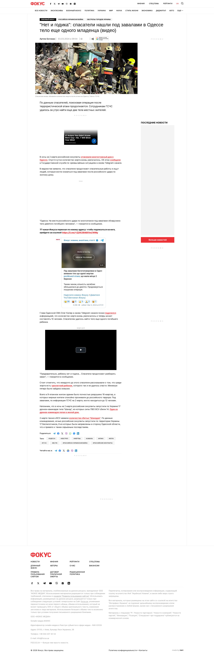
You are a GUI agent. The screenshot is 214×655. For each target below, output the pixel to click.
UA (177, 3)
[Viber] (67, 3)
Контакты (143, 650)
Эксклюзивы (57, 10)
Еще (179, 10)
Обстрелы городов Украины (99, 19)
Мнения (141, 3)
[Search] (182, 3)
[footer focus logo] (41, 555)
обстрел (65, 438)
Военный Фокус (73, 10)
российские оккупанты (103, 443)
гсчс (45, 443)
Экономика (147, 10)
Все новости (41, 10)
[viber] (56, 583)
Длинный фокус (35, 566)
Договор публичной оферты (56, 574)
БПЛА (112, 438)
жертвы (77, 438)
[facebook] (32, 583)
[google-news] (62, 583)
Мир (111, 10)
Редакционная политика (77, 573)
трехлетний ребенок (61, 385)
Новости (35, 561)
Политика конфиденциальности (123, 650)
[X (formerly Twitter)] (55, 3)
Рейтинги (167, 3)
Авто (171, 10)
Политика (89, 10)
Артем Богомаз (47, 39)
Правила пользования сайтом (38, 574)
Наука (119, 10)
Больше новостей (158, 240)
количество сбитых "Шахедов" (85, 418)
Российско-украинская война (70, 19)
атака (101, 438)
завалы (90, 438)
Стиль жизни (131, 10)
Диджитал (161, 10)
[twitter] (38, 583)
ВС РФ (55, 443)
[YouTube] (63, 3)
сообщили (115, 160)
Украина (102, 10)
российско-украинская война (75, 443)
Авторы (54, 565)
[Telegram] (59, 3)
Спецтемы (154, 3)
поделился (110, 313)
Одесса (52, 438)
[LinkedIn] (75, 3)
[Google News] (71, 3)
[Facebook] (51, 3)
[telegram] (44, 583)
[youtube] (50, 583)
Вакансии (94, 565)
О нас (72, 565)
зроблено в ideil (178, 650)
